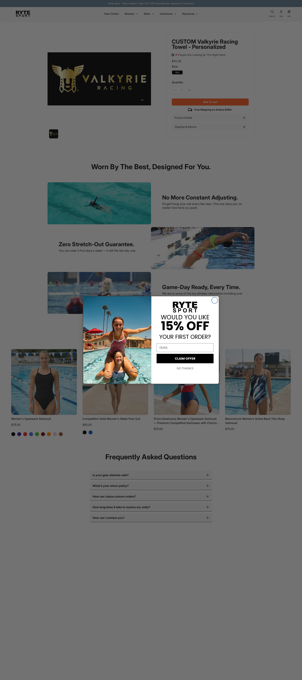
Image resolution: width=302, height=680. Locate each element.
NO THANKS (185, 368)
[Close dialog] (215, 300)
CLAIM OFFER (185, 358)
